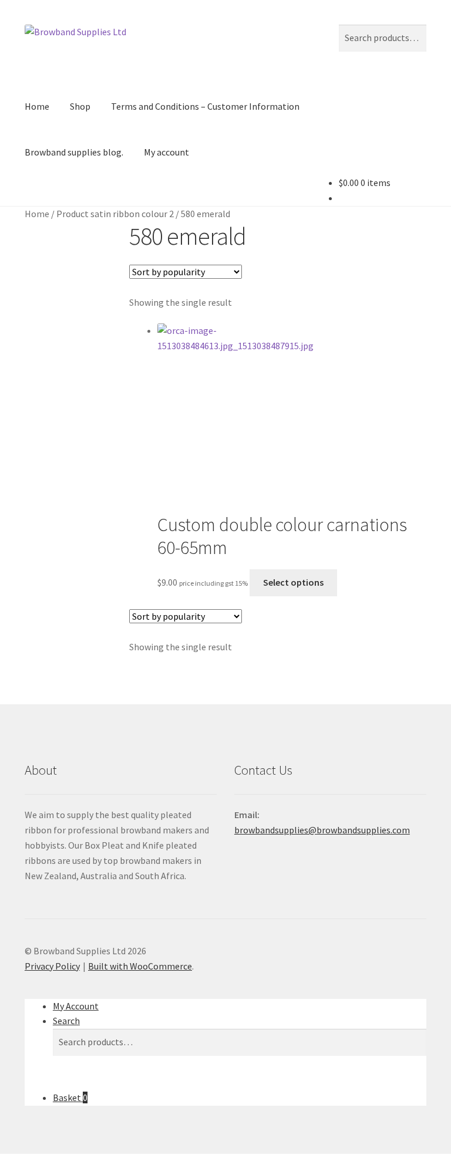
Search (66, 1020)
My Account (76, 1006)
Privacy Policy (52, 966)
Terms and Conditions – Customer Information (205, 106)
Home (37, 106)
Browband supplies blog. (74, 152)
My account (166, 152)
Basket (70, 1097)
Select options (293, 582)
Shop (80, 106)
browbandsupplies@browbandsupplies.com (322, 830)
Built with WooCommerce (140, 966)
